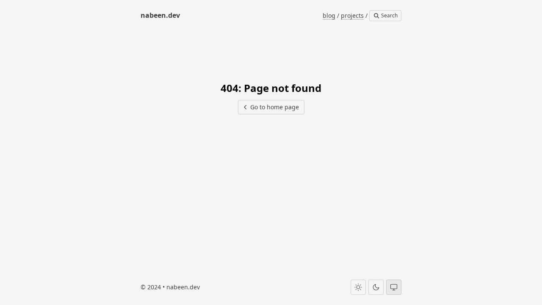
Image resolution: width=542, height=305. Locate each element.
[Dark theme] (376, 287)
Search (389, 15)
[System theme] (393, 287)
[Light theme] (358, 287)
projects (352, 15)
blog (329, 15)
